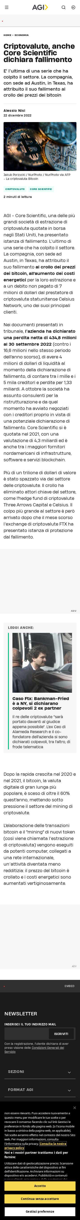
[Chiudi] (75, 1108)
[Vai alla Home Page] (40, 7)
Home (7, 35)
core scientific (41, 189)
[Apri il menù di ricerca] (63, 7)
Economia (22, 35)
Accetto (40, 1186)
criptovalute (15, 189)
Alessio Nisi (14, 110)
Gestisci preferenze (40, 1212)
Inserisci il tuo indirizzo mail (30, 1024)
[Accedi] (73, 7)
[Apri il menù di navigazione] (6, 7)
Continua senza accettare (40, 1199)
